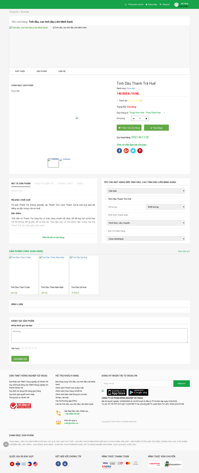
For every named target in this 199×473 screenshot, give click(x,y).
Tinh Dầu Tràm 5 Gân (20, 287)
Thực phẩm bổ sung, (73, 444)
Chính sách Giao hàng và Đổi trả (69, 391)
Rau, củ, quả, (50, 441)
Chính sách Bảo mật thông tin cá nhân (71, 394)
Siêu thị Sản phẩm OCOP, (32, 441)
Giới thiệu (20, 71)
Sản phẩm (42, 71)
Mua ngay (158, 128)
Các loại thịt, (62, 441)
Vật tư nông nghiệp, (93, 444)
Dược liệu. (132, 444)
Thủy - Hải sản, (76, 441)
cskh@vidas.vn (71, 423)
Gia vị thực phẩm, (112, 441)
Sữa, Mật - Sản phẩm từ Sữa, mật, (136, 441)
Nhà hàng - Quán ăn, (54, 444)
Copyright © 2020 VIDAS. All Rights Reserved (119, 422)
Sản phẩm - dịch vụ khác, (115, 444)
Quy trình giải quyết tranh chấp (21, 394)
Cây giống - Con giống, (33, 444)
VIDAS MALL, (15, 441)
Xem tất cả (183, 251)
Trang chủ (13, 12)
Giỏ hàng (184, 3)
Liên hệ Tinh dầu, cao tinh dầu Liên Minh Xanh (74, 404)
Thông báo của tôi (135, 4)
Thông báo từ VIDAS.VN (19, 397)
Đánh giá (16, 190)
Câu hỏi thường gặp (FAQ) (66, 401)
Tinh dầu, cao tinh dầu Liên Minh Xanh (51, 21)
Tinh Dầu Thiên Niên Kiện (52, 287)
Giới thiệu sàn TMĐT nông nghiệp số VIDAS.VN (28, 382)
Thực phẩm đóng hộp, (93, 441)
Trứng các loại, (169, 441)
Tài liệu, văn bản (62, 397)
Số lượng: (121, 118)
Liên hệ (61, 71)
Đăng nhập (152, 4)
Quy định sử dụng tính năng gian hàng (25, 391)
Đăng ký (166, 4)
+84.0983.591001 (72, 414)
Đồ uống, (156, 441)
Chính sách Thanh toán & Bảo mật (70, 388)
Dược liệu (25, 12)
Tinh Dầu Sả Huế (78, 287)
